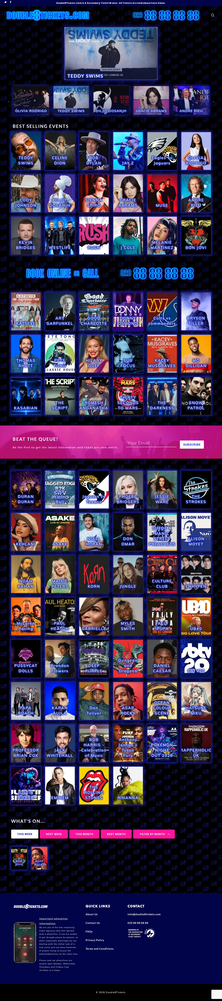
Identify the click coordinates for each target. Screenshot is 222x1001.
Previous (8, 101)
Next (213, 101)
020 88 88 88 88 (138, 922)
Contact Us (93, 922)
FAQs (89, 931)
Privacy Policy (95, 940)
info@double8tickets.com (144, 914)
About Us (92, 914)
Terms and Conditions (100, 948)
